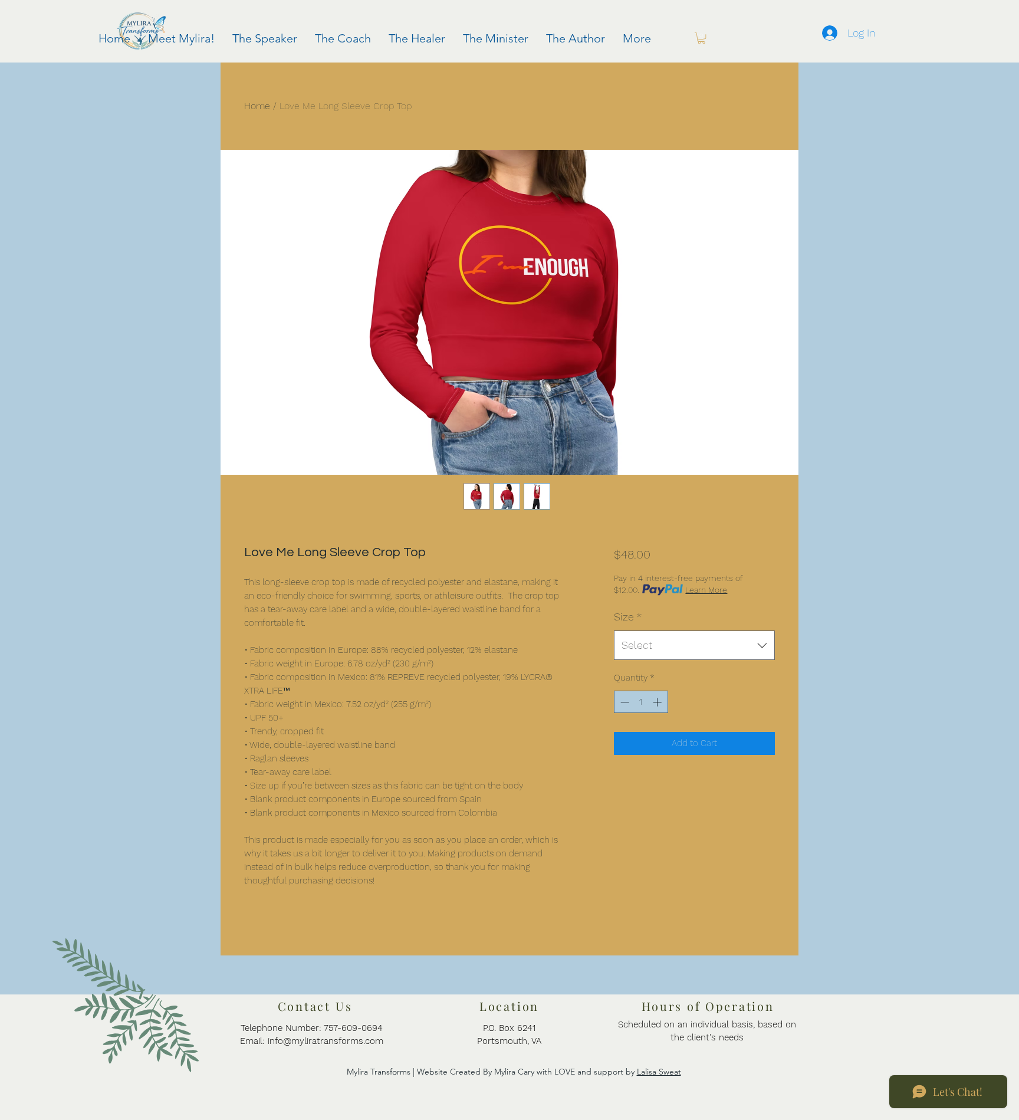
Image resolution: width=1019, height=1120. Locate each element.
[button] (701, 38)
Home (257, 105)
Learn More (706, 590)
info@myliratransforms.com (325, 1041)
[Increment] (658, 702)
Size (628, 616)
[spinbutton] (640, 702)
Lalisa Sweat (659, 1071)
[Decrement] (624, 702)
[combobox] (694, 645)
